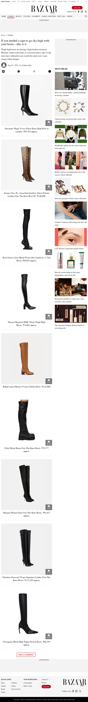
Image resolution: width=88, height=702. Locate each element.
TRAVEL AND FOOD (49, 16)
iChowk (40, 1)
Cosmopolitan (72, 1)
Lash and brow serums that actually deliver (69, 248)
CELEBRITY (36, 16)
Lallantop (46, 1)
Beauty (3, 689)
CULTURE (26, 16)
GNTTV (34, 1)
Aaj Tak (14, 1)
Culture (13, 686)
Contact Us (45, 679)
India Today (53, 1)
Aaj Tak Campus (25, 1)
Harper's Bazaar (5, 1)
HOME (4, 16)
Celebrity (14, 683)
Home (3, 35)
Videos (69, 16)
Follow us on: (72, 11)
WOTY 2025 (61, 16)
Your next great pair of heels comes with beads (70, 198)
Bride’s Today (28, 686)
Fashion (10, 35)
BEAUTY (19, 16)
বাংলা (19, 1)
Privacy (44, 682)
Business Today (62, 1)
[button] (85, 1)
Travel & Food (15, 689)
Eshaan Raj (26, 65)
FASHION (11, 16)
